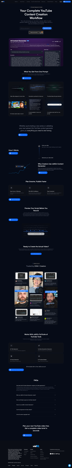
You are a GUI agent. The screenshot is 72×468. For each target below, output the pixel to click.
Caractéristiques (33, 451)
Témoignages (26, 451)
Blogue (25, 454)
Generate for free (47, 28)
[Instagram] (55, 453)
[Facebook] (52, 453)
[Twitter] (57, 453)
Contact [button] (41, 451)
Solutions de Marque (33, 456)
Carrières (25, 452)
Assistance (42, 456)
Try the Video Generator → (36, 253)
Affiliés (31, 452)
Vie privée (42, 454)
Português (27, 465)
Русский (22, 465)
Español (18, 465)
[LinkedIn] (59, 453)
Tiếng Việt (36, 465)
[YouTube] (51, 453)
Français (13, 465)
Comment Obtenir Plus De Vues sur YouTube (44, 459)
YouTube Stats (32, 454)
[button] (21, 278)
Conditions (42, 452)
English (9, 465)
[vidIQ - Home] (2, 1)
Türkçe (32, 465)
